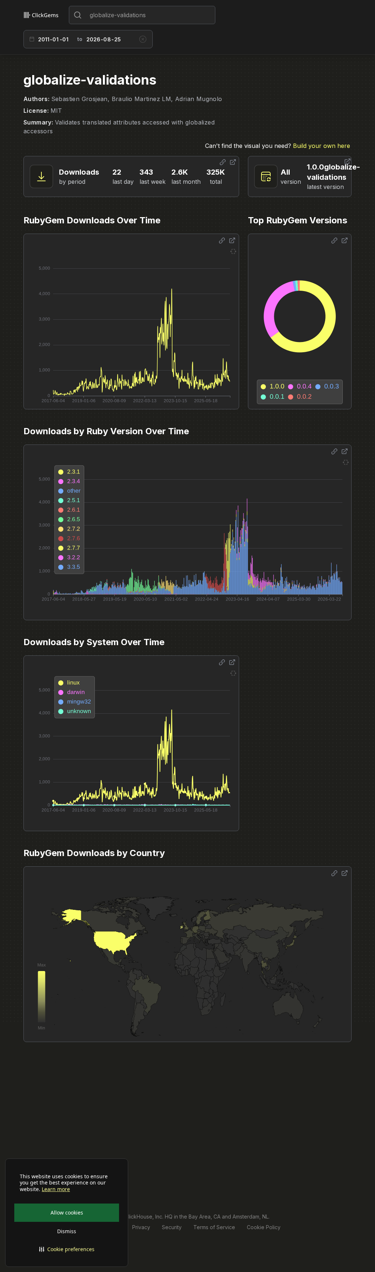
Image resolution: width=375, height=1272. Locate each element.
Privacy (141, 1227)
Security (172, 1227)
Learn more (56, 1189)
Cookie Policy (264, 1227)
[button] (66, 1249)
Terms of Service (214, 1227)
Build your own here (321, 145)
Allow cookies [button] (67, 1212)
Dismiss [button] (66, 1231)
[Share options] (222, 162)
